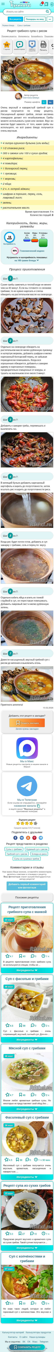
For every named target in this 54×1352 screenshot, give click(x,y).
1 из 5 (18, 823)
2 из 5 (23, 823)
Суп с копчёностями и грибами (27, 1258)
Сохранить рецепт (29, 1347)
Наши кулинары (37, 1336)
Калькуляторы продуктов (38, 1332)
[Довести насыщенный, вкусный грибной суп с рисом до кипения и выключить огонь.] (27, 684)
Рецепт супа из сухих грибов (27, 1185)
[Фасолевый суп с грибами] (27, 1138)
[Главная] (20, 4)
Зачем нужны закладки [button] (27, 728)
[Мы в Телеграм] (27, 786)
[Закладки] (46, 3)
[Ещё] (50, 19)
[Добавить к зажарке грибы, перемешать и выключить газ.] (27, 450)
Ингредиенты (23, 36)
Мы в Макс (27, 761)
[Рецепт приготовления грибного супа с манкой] (27, 933)
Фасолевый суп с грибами (27, 1117)
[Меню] (3, 4)
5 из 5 (36, 823)
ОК (28, 1341)
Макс (35, 1341)
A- (44, 102)
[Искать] (47, 12)
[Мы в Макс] (27, 748)
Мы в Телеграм (27, 799)
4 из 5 (31, 823)
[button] (43, 49)
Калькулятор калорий (13, 1332)
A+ (50, 102)
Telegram (44, 1341)
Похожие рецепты (9, 36)
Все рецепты (15, 19)
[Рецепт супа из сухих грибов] (27, 1209)
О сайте (23, 1336)
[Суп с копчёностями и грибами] (27, 1281)
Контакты (12, 1336)
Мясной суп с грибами (27, 1048)
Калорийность (37, 36)
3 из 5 (27, 823)
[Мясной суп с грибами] (27, 1071)
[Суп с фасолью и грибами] (27, 1001)
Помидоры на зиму (35, 19)
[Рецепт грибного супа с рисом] (27, 73)
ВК (24, 1341)
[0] (34, 48)
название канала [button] (25, 805)
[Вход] (51, 4)
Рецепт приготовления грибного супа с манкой (27, 909)
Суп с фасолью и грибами (27, 978)
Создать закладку (30, 722)
